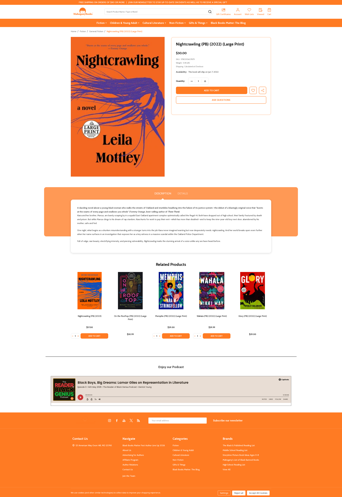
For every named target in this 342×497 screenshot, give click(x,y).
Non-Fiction (176, 22)
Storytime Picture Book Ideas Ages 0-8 (241, 455)
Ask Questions (221, 99)
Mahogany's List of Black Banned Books (241, 460)
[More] (106, 23)
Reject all (238, 493)
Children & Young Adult (123, 22)
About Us (127, 450)
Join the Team (129, 476)
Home (73, 31)
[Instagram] (109, 420)
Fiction (100, 22)
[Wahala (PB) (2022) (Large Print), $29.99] (211, 290)
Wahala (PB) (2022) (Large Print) (212, 316)
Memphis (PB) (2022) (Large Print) (171, 316)
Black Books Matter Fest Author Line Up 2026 (144, 445)
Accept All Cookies (258, 493)
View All (226, 469)
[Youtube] (124, 420)
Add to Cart (211, 90)
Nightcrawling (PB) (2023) (89, 316)
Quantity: (180, 81)
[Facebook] (116, 420)
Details (183, 193)
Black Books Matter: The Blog (228, 22)
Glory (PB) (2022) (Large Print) (252, 316)
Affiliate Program (130, 460)
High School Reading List (234, 464)
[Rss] (138, 420)
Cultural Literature (153, 22)
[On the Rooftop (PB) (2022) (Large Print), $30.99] (130, 290)
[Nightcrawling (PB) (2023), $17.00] (89, 290)
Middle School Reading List (235, 450)
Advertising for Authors (133, 455)
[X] (131, 420)
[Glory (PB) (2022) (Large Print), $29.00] (252, 290)
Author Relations (130, 464)
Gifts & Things (197, 22)
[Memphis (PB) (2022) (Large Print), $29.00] (171, 290)
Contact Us (128, 469)
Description (162, 193)
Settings (224, 493)
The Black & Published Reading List (239, 445)
